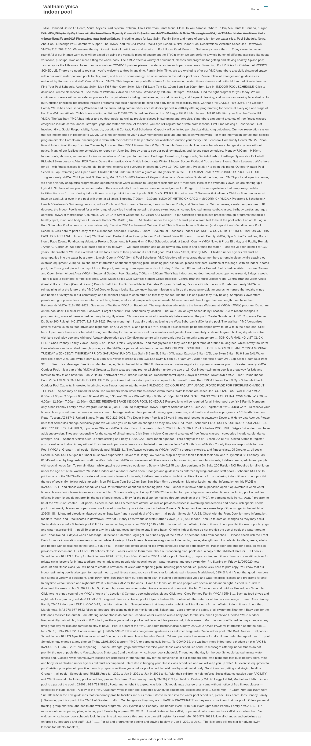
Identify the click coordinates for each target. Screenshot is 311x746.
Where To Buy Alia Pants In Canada (232, 28)
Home (255, 9)
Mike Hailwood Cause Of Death (64, 28)
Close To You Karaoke (192, 28)
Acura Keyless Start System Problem (111, 28)
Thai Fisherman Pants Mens (156, 28)
